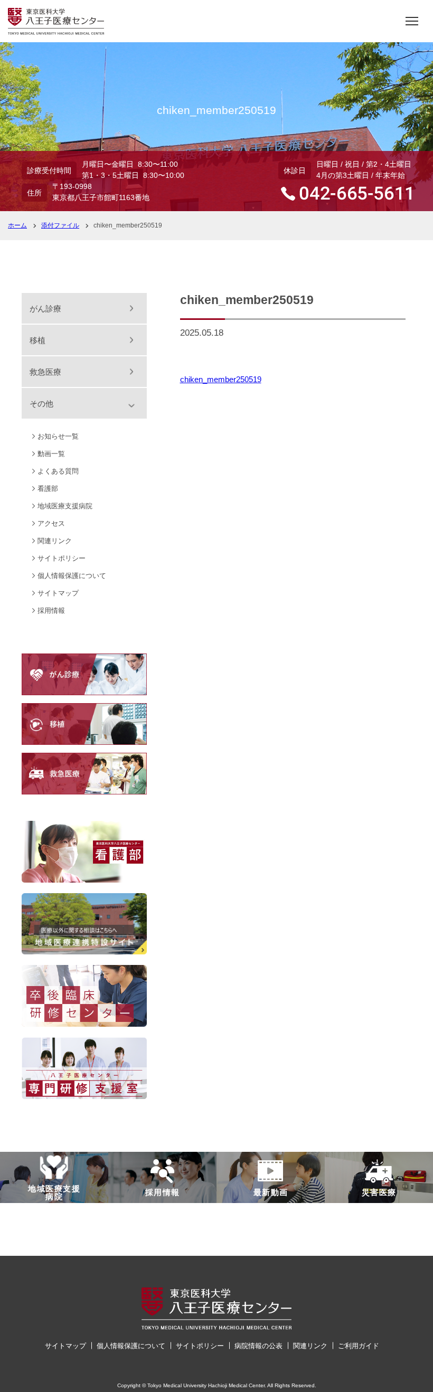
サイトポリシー (61, 558)
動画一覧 (51, 454)
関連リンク (54, 541)
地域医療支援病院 (64, 506)
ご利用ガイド (358, 1346)
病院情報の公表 (258, 1346)
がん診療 (45, 308)
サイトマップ (58, 593)
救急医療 (45, 371)
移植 (37, 340)
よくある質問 (58, 471)
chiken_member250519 (220, 379)
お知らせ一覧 (58, 436)
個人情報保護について (71, 576)
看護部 (47, 489)
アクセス (51, 523)
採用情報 (51, 610)
